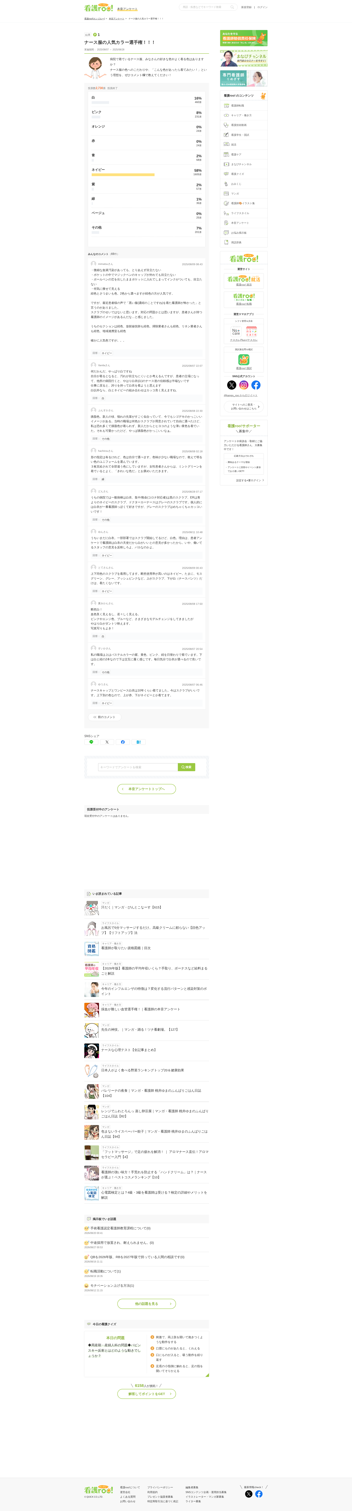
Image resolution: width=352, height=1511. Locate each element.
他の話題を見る (146, 1304)
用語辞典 (236, 242)
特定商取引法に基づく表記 (162, 1501)
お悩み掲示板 (239, 232)
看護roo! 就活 (244, 284)
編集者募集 (192, 1487)
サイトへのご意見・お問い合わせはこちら (244, 406)
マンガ (235, 193)
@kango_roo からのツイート (241, 395)
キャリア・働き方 (241, 115)
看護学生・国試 (240, 134)
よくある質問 (127, 1496)
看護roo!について (130, 1487)
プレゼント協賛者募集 (160, 1496)
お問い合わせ (127, 1501)
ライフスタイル (240, 213)
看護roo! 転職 (244, 303)
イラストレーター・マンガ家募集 (205, 1496)
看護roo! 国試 (244, 368)
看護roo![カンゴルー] (94, 18)
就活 (233, 144)
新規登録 (246, 7)
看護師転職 (237, 105)
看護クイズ (237, 173)
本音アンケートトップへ (147, 789)
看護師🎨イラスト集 (243, 203)
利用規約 (152, 1492)
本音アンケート (116, 18)
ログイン (262, 7)
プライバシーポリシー (160, 1487)
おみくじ (236, 183)
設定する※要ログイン (248, 480)
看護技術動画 (239, 125)
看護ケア (236, 154)
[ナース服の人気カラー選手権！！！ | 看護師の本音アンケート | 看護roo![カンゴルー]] (139, 742)
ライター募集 (193, 1501)
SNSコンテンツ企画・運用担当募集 (206, 1492)
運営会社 (125, 1492)
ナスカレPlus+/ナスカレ (244, 339)
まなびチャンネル (241, 164)
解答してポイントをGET (147, 1394)
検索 (188, 767)
